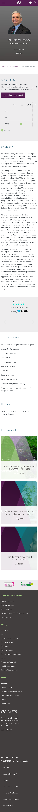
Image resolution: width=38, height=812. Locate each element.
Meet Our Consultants (10, 67)
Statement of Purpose (11, 787)
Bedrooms (5, 646)
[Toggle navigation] (3, 2)
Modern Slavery (9, 774)
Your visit (4, 630)
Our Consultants (7, 601)
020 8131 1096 (6, 730)
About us (4, 683)
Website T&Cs (8, 805)
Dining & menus (7, 650)
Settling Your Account (9, 670)
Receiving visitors (7, 642)
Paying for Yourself (8, 662)
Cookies (6, 768)
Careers (4, 699)
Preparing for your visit (10, 638)
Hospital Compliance (11, 799)
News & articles (7, 687)
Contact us (5, 703)
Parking (4, 634)
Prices (3, 658)
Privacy (5, 780)
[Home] (19, 2)
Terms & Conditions (10, 793)
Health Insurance (8, 666)
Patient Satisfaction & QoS (11, 654)
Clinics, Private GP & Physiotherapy (14, 613)
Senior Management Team (11, 691)
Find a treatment (7, 605)
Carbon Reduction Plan (10, 695)
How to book (6, 617)
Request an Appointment (13, 95)
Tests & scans (6, 609)
